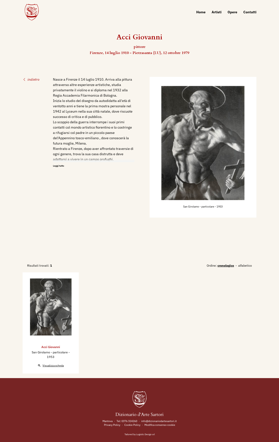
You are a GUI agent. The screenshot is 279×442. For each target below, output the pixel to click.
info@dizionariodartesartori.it (159, 421)
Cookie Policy (132, 425)
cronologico (226, 265)
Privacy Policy (112, 425)
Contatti (249, 12)
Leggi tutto (58, 165)
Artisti (216, 12)
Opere (232, 12)
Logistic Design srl (145, 434)
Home (201, 12)
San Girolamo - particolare (199, 206)
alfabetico (245, 265)
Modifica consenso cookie (159, 425)
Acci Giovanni (50, 347)
